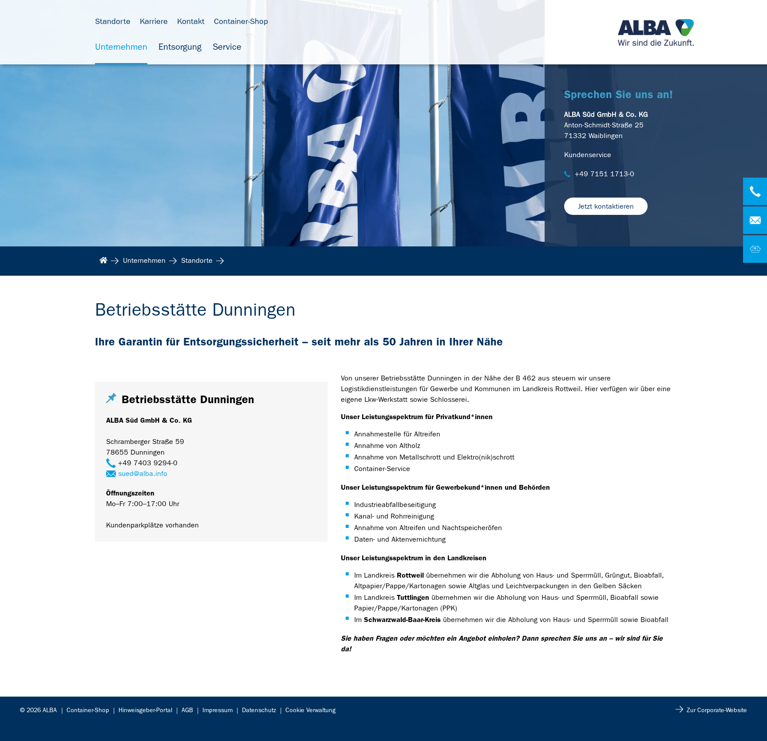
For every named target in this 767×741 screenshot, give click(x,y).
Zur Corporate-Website (717, 710)
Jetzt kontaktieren (606, 206)
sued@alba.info (142, 473)
